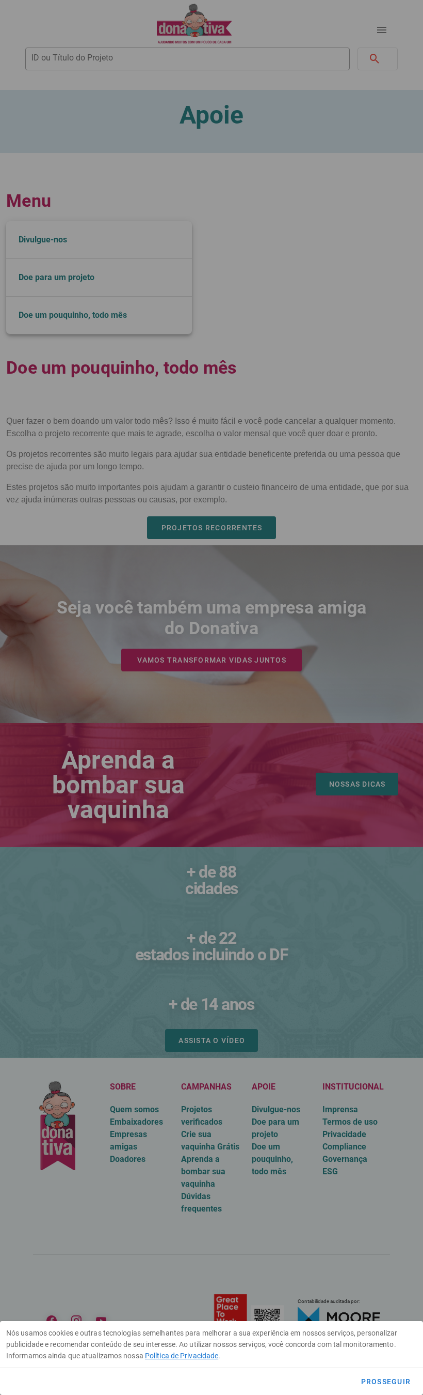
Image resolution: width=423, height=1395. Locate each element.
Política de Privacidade (181, 1356)
